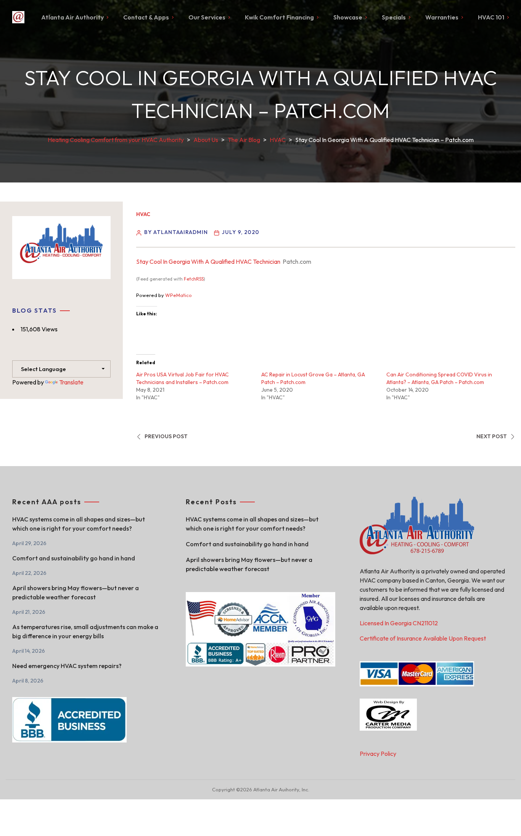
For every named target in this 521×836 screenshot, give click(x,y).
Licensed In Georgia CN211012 (399, 623)
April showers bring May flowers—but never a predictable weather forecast (75, 592)
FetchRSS (194, 279)
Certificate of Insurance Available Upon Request (423, 638)
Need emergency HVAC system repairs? (67, 666)
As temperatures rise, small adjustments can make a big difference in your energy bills (85, 631)
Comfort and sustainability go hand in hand (73, 558)
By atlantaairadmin (176, 232)
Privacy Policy (378, 753)
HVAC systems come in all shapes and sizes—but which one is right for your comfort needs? (78, 523)
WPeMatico (178, 295)
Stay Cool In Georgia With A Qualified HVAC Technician (208, 261)
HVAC (143, 214)
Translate (71, 382)
